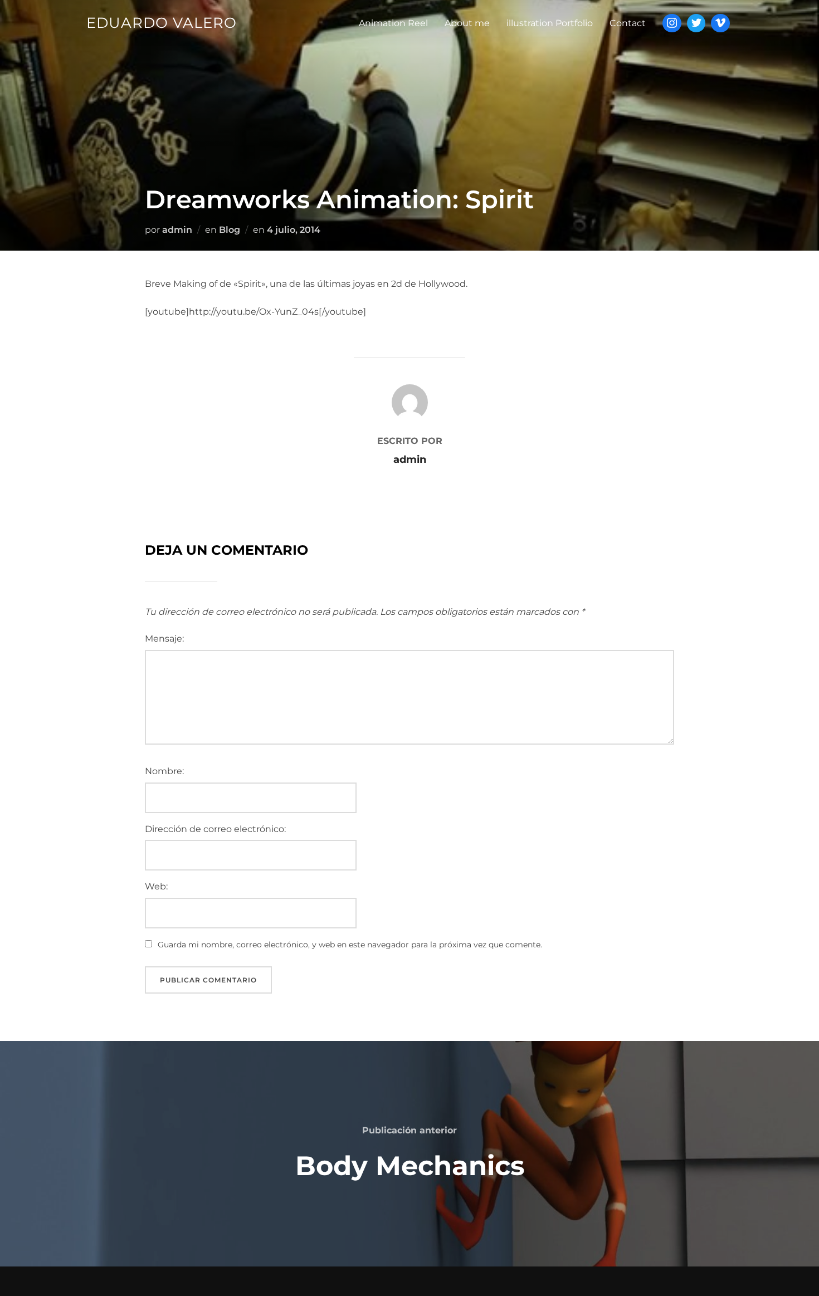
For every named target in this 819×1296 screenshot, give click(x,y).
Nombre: (164, 771)
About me (467, 23)
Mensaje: (164, 638)
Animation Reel (393, 23)
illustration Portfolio (549, 23)
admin (177, 229)
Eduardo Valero (161, 23)
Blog (229, 229)
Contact (628, 23)
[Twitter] (696, 23)
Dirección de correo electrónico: (215, 829)
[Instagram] (672, 23)
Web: (156, 886)
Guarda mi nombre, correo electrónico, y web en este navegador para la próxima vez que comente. (350, 945)
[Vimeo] (720, 23)
